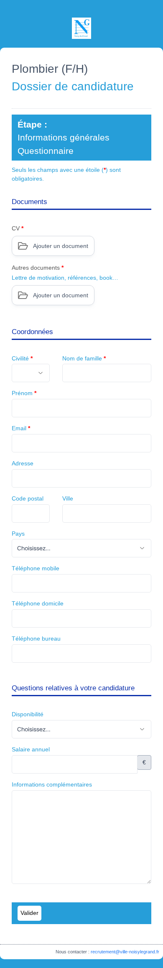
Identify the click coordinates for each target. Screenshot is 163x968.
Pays (18, 533)
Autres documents (38, 267)
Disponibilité (27, 714)
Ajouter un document (60, 246)
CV (17, 228)
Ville (67, 498)
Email (21, 428)
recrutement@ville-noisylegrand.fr (125, 951)
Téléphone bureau (36, 638)
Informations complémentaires (52, 784)
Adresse (22, 463)
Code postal (27, 498)
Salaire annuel (31, 749)
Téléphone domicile (38, 603)
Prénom (24, 393)
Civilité (22, 358)
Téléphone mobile (35, 568)
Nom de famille (84, 358)
